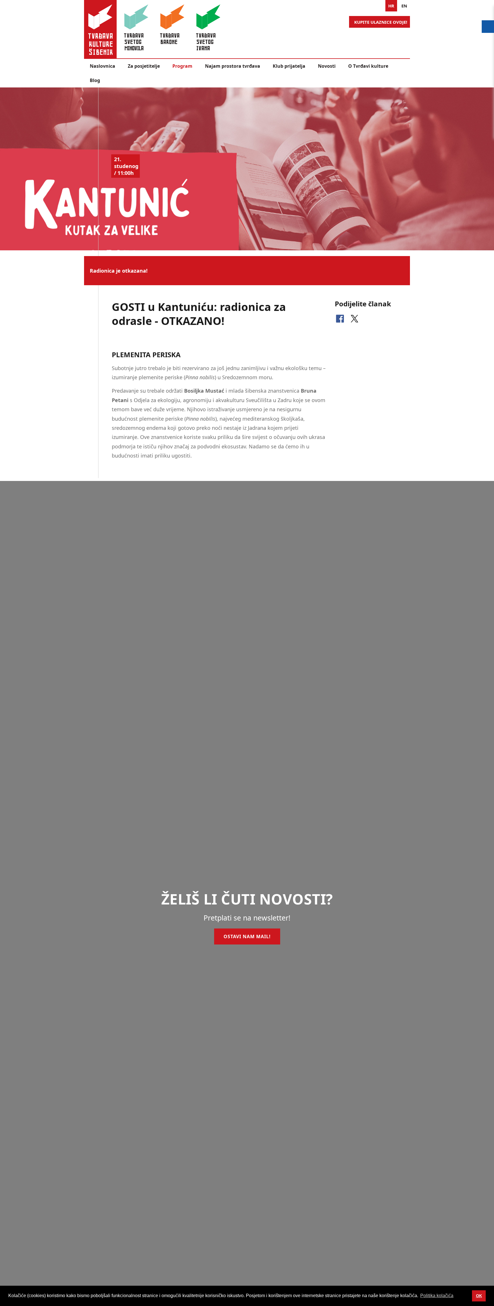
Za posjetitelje (144, 66)
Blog (95, 80)
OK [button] (479, 1295)
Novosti (327, 66)
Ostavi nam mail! (247, 936)
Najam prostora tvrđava (232, 66)
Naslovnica (102, 66)
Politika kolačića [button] (436, 1295)
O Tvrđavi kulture (368, 66)
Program (182, 66)
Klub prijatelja (289, 66)
